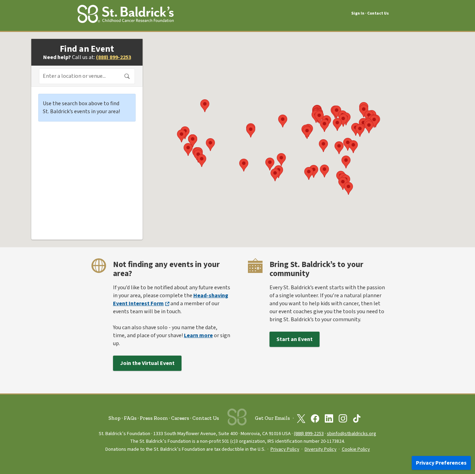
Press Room (154, 418)
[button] (347, 144)
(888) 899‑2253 (309, 433)
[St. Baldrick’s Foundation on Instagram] (343, 418)
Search (127, 76)
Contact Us (378, 13)
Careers (180, 418)
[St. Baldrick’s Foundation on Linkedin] (329, 418)
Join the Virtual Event (147, 363)
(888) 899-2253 (113, 57)
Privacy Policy (285, 449)
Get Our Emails (272, 418)
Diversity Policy (321, 449)
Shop (114, 418)
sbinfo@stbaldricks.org (351, 433)
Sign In (357, 13)
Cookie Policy (356, 449)
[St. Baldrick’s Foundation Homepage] (125, 12)
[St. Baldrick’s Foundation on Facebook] (315, 418)
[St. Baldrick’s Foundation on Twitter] (301, 418)
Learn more (198, 335)
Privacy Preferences (441, 463)
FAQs (130, 418)
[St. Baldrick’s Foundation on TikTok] (357, 418)
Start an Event (294, 339)
